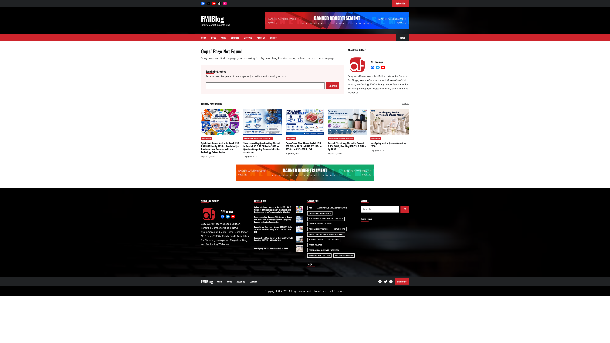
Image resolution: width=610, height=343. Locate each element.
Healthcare (206, 139)
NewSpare (320, 291)
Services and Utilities (319, 255)
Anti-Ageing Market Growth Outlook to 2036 (388, 144)
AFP (310, 208)
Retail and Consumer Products (341, 139)
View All (405, 103)
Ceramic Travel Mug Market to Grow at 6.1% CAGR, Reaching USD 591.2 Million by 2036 (347, 146)
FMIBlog (212, 18)
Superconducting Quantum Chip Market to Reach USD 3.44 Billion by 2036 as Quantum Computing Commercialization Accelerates (261, 147)
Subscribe (402, 281)
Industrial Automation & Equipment (326, 234)
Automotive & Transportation (332, 208)
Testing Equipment (344, 255)
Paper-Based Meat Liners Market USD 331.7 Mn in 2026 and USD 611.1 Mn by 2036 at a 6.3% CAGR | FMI (304, 146)
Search (333, 85)
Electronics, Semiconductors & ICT (258, 139)
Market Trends (316, 240)
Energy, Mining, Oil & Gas (320, 224)
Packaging (291, 139)
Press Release (315, 245)
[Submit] (404, 209)
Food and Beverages (319, 229)
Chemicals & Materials (320, 213)
